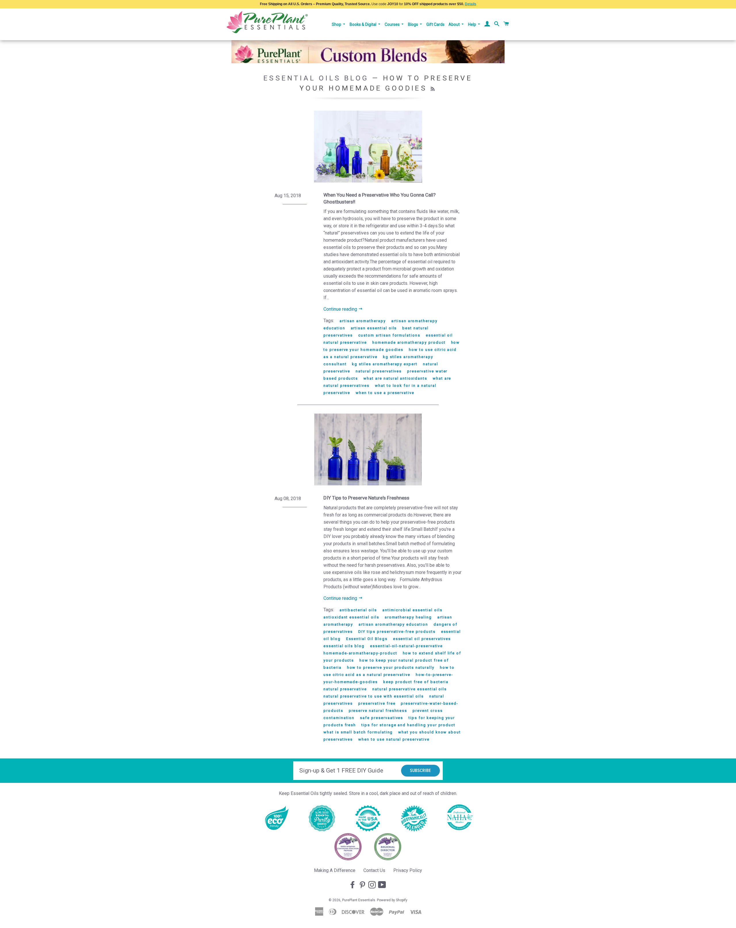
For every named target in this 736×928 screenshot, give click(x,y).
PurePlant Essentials (358, 900)
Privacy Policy (407, 870)
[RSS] (433, 89)
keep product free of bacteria (415, 682)
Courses (392, 24)
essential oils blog (344, 646)
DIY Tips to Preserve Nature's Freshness (366, 498)
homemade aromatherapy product (409, 342)
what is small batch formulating (358, 732)
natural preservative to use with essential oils (373, 696)
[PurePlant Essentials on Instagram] (372, 885)
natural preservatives (379, 371)
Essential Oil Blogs (367, 639)
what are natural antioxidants (395, 378)
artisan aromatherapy (363, 321)
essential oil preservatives (422, 639)
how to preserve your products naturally (390, 667)
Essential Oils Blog (316, 78)
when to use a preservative (385, 393)
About (454, 24)
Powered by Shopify (392, 900)
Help (472, 24)
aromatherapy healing (408, 617)
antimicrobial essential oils (412, 610)
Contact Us (374, 870)
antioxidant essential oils (351, 617)
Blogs (413, 24)
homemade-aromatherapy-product (360, 653)
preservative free (376, 703)
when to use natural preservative (393, 739)
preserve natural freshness (378, 710)
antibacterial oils (358, 610)
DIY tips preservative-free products (396, 631)
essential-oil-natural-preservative (406, 646)
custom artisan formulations (389, 335)
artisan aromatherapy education (393, 624)
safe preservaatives (381, 718)
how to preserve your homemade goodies (391, 346)
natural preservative (345, 689)
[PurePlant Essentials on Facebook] (353, 885)
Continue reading (340, 309)
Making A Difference (334, 870)
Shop (337, 24)
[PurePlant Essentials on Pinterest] (363, 885)
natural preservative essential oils (409, 689)
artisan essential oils (374, 328)
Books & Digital (363, 24)
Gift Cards (435, 24)
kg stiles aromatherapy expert (384, 364)
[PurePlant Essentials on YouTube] (382, 885)
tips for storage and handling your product (408, 725)
